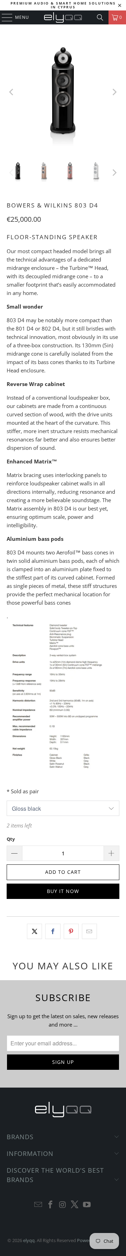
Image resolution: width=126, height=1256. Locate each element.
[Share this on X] (34, 931)
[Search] (100, 17)
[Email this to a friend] (89, 931)
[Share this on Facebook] (52, 931)
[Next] (114, 92)
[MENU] (3, 17)
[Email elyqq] (38, 1204)
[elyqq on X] (75, 1204)
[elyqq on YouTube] (87, 1204)
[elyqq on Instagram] (62, 1204)
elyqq (29, 1240)
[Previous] (12, 92)
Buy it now (63, 891)
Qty (11, 839)
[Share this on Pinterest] (71, 931)
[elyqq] (62, 17)
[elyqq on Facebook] (50, 1204)
